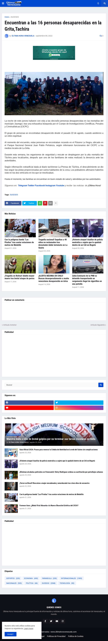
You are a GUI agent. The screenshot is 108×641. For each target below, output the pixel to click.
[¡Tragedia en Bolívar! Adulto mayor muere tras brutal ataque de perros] (20, 264)
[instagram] (79, 408)
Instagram (50, 185)
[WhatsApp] (40, 203)
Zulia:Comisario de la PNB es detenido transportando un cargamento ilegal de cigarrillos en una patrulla (87, 280)
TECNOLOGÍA (67, 583)
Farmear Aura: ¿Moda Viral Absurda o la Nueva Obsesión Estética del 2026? (48, 505)
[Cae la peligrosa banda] (20, 228)
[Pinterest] (45, 203)
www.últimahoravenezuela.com (64, 632)
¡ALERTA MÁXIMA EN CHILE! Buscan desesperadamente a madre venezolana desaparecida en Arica (53, 279)
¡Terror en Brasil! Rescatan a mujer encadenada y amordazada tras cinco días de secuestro (54, 483)
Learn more (28, 628)
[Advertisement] (54, 355)
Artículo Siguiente (97, 325)
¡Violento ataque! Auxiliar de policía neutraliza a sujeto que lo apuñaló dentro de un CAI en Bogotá (87, 242)
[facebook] (29, 402)
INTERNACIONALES (71, 578)
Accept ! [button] (10, 634)
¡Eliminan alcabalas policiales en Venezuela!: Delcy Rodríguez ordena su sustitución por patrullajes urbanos (61, 472)
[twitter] (79, 402)
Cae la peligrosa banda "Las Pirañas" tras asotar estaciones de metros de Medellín (19, 242)
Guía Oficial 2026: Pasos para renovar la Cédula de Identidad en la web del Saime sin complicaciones (58, 449)
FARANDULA (49, 578)
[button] (3, 3)
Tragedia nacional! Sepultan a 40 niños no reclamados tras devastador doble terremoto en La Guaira (52, 243)
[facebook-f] (45, 621)
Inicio (7, 17)
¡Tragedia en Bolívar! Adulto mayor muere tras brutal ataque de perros (19, 277)
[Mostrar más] (55, 203)
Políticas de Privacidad (56, 636)
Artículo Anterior (10, 325)
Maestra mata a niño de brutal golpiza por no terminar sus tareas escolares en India (51, 439)
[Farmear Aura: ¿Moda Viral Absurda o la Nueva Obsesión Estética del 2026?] (11, 508)
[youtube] (29, 408)
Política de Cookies (75, 636)
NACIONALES (14, 583)
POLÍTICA (32, 583)
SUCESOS (15, 17)
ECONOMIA (31, 578)
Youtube (60, 185)
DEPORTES (13, 578)
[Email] (50, 203)
